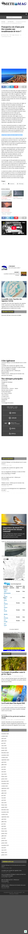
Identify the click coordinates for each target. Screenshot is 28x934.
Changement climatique (6, 382)
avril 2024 (3, 771)
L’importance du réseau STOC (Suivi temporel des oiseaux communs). (13, 529)
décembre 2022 (5, 809)
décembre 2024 (5, 752)
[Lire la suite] (18, 308)
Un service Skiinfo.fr (14, 629)
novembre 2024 (5, 755)
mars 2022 (3, 828)
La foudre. (15, 197)
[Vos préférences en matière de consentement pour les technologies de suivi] (25, 931)
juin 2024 (3, 767)
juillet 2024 (3, 764)
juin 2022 (3, 824)
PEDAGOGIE (4, 399)
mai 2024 (3, 769)
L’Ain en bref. (6, 653)
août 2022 (3, 819)
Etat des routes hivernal (6, 390)
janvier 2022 (4, 833)
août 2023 (3, 790)
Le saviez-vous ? (5, 396)
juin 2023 (3, 795)
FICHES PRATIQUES (6, 391)
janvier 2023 (4, 807)
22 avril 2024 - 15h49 (7, 676)
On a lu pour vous (5, 398)
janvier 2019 (4, 854)
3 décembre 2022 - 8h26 (8, 719)
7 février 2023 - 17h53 (7, 35)
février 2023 (4, 805)
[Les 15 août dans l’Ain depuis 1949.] (14, 693)
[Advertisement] (14, 9)
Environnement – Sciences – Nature (9, 388)
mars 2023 (3, 802)
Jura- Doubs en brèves (6, 393)
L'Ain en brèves (4, 395)
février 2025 (4, 748)
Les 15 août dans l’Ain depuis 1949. (13, 703)
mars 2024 (3, 774)
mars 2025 (3, 745)
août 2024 (3, 762)
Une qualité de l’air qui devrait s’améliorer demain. (13, 717)
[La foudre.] (18, 193)
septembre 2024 (5, 759)
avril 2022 (3, 826)
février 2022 (4, 831)
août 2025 (3, 738)
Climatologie (4, 385)
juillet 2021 (3, 835)
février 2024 (4, 776)
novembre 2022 (5, 812)
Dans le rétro (4, 387)
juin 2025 (3, 743)
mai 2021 (3, 838)
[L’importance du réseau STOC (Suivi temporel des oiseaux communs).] (14, 519)
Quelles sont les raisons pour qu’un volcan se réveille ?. (5, 210)
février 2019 (4, 852)
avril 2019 (3, 847)
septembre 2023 (5, 788)
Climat (2, 383)
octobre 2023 (4, 786)
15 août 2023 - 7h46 (7, 705)
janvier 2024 (4, 779)
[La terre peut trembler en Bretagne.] (6, 193)
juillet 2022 (3, 821)
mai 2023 (3, 798)
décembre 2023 (5, 781)
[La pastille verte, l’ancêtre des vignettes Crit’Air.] (14, 289)
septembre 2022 (5, 816)
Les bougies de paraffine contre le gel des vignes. (13, 673)
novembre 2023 (5, 783)
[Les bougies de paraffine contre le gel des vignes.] (14, 664)
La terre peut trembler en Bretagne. (6, 197)
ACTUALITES (4, 380)
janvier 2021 (4, 840)
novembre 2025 (5, 733)
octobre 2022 (4, 814)
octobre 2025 (4, 736)
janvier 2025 (4, 750)
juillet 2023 (3, 793)
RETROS (3, 401)
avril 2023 (3, 800)
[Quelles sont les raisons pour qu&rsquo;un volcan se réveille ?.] (6, 205)
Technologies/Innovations (7, 402)
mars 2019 (3, 850)
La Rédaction (16, 35)
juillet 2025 (3, 740)
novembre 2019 (5, 845)
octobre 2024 (4, 757)
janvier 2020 (4, 843)
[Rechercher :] (14, 17)
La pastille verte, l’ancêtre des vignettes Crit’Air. (11, 300)
